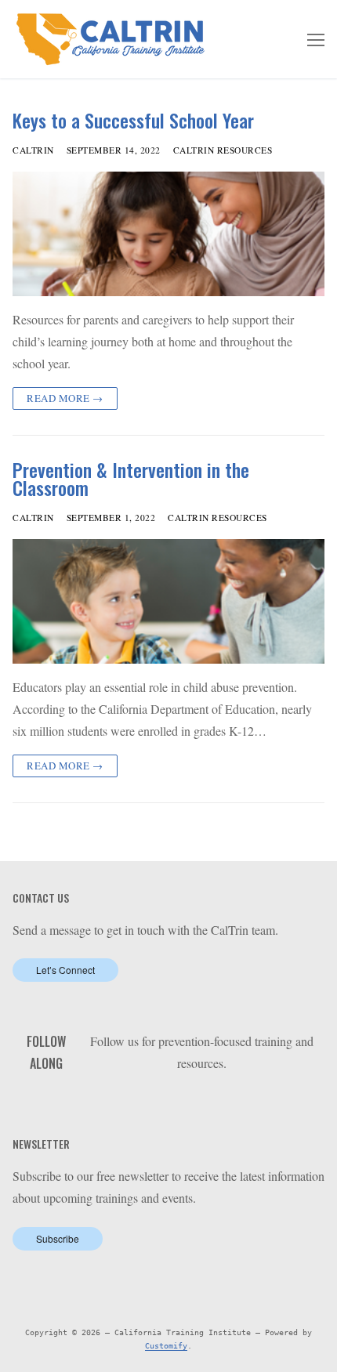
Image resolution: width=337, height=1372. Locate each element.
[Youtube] (202, 1103)
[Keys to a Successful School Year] (168, 234)
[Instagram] (226, 1103)
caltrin (33, 150)
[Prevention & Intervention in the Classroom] (168, 601)
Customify (166, 1345)
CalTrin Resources (223, 150)
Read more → (65, 398)
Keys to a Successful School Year (133, 120)
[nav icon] (315, 39)
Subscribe (57, 1238)
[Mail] (250, 1103)
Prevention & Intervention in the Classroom (131, 479)
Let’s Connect (65, 969)
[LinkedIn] (178, 1103)
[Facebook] (154, 1103)
